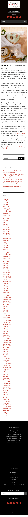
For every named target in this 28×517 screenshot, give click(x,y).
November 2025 (7, 213)
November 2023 (7, 256)
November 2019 (7, 342)
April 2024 (5, 247)
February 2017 (6, 401)
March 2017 (6, 399)
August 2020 (6, 326)
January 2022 (6, 295)
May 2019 (5, 353)
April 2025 (5, 226)
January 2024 (6, 253)
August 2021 (6, 304)
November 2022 (7, 278)
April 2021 (5, 312)
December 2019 (7, 340)
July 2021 (5, 306)
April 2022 (5, 290)
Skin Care (3, 148)
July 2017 (5, 392)
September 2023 (7, 260)
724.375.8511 (14, 14)
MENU (4, 21)
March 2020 (6, 335)
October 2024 (6, 236)
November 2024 (7, 235)
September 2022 (7, 281)
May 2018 (5, 374)
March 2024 (6, 249)
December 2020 (7, 319)
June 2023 (5, 265)
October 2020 (6, 322)
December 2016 (7, 405)
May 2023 (5, 267)
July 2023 (5, 263)
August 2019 (6, 347)
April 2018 (5, 376)
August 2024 (6, 240)
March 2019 (6, 356)
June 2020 (5, 329)
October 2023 (6, 258)
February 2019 (6, 358)
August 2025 (6, 219)
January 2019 (6, 360)
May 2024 (5, 245)
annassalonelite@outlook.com (14, 474)
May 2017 (5, 396)
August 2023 (6, 261)
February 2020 (6, 337)
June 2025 (5, 222)
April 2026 (5, 204)
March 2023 (6, 270)
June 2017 (5, 394)
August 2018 (6, 369)
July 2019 (5, 349)
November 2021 (7, 299)
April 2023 (5, 269)
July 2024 (5, 242)
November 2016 (7, 406)
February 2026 (6, 208)
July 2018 (5, 371)
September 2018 (7, 367)
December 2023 (7, 254)
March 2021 (6, 313)
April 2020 (5, 333)
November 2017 (7, 385)
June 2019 (5, 351)
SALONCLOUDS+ (17, 512)
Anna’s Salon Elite (21, 133)
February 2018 (6, 380)
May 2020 (5, 331)
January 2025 (6, 231)
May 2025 (5, 224)
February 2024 (6, 251)
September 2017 (7, 389)
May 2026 (5, 202)
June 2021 (5, 308)
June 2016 (5, 414)
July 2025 (5, 220)
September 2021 (7, 303)
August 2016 (6, 410)
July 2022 (5, 285)
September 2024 (7, 238)
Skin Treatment (9, 148)
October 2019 (6, 344)
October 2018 (6, 365)
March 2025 (6, 227)
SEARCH (21, 158)
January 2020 (6, 338)
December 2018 (7, 362)
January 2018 (6, 381)
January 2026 (6, 210)
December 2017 (7, 383)
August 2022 (6, 283)
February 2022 (6, 294)
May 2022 (5, 288)
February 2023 (6, 272)
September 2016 (7, 408)
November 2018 (7, 363)
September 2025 (7, 217)
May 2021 (5, 310)
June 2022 (5, 287)
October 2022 (6, 279)
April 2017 (5, 398)
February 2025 (6, 229)
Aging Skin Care (8, 147)
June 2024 (5, 244)
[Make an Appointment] (14, 12)
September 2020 (7, 324)
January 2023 (6, 274)
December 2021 (7, 297)
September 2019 (7, 346)
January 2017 (6, 403)
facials (20, 76)
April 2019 (5, 355)
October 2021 (6, 301)
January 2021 (6, 317)
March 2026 (6, 206)
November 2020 (7, 321)
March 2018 (6, 378)
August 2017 (6, 390)
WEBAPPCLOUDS (22, 511)
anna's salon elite (16, 147)
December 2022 (7, 276)
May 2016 (5, 415)
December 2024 (7, 233)
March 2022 (6, 292)
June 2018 (5, 372)
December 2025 (7, 211)
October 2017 (6, 387)
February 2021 (6, 315)
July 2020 (5, 328)
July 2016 (5, 412)
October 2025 (6, 215)
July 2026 (5, 199)
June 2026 (5, 201)
